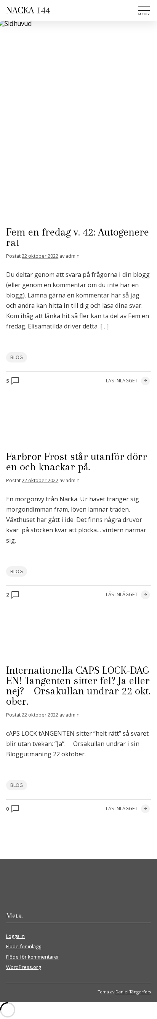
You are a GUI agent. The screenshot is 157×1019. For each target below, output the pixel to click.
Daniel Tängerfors (133, 992)
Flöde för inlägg (23, 946)
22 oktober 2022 (40, 255)
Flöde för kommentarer (32, 956)
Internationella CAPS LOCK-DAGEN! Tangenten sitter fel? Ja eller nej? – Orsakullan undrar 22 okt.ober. (78, 685)
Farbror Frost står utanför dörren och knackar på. (76, 461)
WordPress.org (23, 967)
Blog (16, 357)
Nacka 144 (28, 10)
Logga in (15, 936)
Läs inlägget (122, 380)
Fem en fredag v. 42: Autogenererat (77, 237)
